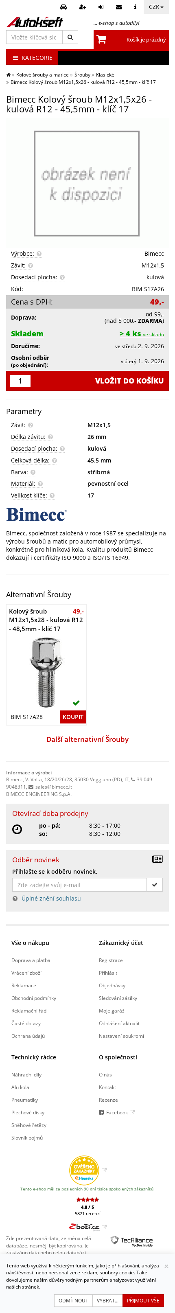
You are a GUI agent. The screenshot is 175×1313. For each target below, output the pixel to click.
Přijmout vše (143, 1300)
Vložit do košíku (129, 381)
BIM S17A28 (27, 717)
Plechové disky (27, 1112)
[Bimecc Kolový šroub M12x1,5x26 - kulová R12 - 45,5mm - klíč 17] (87, 183)
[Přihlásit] (102, 7)
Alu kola (20, 1087)
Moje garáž (112, 1010)
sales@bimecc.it (53, 786)
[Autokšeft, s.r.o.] (34, 22)
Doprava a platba (30, 960)
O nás (105, 1074)
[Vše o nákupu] (136, 7)
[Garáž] (64, 7)
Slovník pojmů (27, 1137)
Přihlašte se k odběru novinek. (54, 871)
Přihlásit (108, 972)
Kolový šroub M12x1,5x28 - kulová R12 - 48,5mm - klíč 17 (46, 620)
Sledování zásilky (118, 998)
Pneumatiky (24, 1099)
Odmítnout (73, 1300)
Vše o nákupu (30, 943)
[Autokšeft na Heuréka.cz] (88, 1170)
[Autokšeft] (8, 74)
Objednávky (112, 985)
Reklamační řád (28, 1010)
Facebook (117, 1112)
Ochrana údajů (28, 1035)
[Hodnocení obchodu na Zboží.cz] (88, 1227)
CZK (154, 7)
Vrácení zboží (26, 972)
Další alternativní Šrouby (87, 739)
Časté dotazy (26, 1023)
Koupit (73, 717)
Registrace (111, 960)
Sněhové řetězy (28, 1125)
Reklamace (23, 985)
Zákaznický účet (121, 943)
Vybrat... (107, 1300)
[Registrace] (83, 7)
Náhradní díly (26, 1074)
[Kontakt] (120, 7)
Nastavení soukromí (121, 1035)
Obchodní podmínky (33, 998)
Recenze (108, 1099)
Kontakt (107, 1087)
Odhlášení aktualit (119, 1023)
